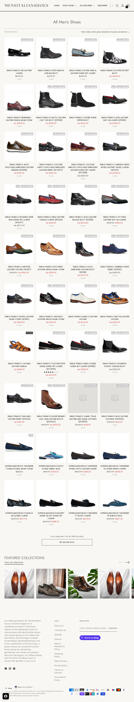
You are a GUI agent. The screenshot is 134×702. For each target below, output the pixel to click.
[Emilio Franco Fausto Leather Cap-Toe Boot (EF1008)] (51, 99)
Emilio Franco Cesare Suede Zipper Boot (83, 119)
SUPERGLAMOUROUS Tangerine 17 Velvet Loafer (83, 514)
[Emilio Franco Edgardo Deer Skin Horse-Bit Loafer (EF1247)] (19, 199)
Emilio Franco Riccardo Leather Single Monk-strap (51, 268)
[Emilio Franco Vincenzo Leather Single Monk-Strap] (51, 298)
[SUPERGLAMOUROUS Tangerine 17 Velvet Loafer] (83, 495)
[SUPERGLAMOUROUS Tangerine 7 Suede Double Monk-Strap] (19, 448)
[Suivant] (112, 5)
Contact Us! (60, 630)
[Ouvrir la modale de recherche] (117, 5)
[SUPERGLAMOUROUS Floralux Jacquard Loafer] (19, 495)
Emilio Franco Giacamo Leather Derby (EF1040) (19, 417)
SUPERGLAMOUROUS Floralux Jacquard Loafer (19, 514)
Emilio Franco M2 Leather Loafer (19, 72)
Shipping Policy (58, 655)
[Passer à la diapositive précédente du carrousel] (121, 562)
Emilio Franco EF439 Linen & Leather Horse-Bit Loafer (82, 72)
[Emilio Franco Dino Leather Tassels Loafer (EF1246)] (51, 199)
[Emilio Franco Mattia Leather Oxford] (115, 298)
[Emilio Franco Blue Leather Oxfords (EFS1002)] (115, 398)
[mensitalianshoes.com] (27, 6)
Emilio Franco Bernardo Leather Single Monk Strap (19, 119)
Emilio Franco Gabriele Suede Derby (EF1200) (114, 268)
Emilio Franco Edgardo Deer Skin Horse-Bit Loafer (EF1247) (19, 220)
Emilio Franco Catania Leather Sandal (19, 365)
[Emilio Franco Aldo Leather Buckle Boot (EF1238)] (83, 199)
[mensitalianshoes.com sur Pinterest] (14, 669)
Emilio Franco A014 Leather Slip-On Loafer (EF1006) (114, 119)
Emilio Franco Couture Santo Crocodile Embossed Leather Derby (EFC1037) (51, 167)
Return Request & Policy (59, 646)
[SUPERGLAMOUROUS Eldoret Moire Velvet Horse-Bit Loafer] (51, 495)
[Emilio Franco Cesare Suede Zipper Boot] (83, 99)
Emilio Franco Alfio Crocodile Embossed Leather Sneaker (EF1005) (19, 167)
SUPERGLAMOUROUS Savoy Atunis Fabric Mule (51, 467)
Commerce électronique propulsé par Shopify (21, 696)
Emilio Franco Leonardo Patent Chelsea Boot (115, 365)
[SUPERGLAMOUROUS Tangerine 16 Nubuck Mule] (115, 495)
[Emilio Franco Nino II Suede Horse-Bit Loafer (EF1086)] (83, 345)
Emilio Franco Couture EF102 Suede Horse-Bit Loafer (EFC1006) (51, 366)
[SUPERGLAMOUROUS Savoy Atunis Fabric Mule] (51, 448)
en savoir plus (67, 542)
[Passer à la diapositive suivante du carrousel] (127, 562)
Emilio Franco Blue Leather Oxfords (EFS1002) (115, 417)
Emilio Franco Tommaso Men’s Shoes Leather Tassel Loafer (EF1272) (114, 167)
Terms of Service (58, 671)
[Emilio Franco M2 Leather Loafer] (19, 52)
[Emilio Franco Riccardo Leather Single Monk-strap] (51, 248)
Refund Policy (60, 661)
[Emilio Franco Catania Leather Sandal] (19, 345)
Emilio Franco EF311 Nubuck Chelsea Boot (51, 72)
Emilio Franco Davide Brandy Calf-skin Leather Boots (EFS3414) (51, 419)
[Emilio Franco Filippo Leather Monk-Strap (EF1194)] (19, 298)
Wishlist (58, 634)
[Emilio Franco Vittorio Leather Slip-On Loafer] (115, 199)
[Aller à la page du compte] (122, 5)
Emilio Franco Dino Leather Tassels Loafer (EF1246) (51, 218)
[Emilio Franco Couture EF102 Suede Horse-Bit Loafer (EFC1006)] (51, 345)
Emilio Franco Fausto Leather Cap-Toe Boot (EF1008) (51, 119)
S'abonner (112, 628)
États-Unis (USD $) (25, 687)
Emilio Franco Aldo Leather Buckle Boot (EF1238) (83, 218)
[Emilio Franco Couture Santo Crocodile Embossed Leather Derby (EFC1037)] (51, 146)
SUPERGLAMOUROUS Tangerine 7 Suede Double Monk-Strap (19, 467)
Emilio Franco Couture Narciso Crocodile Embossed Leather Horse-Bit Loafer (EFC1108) (83, 168)
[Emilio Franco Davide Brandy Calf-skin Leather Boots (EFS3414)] (51, 398)
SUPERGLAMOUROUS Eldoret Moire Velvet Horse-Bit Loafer (51, 516)
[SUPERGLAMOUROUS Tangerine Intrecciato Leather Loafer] (83, 448)
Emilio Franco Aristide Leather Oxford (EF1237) (19, 268)
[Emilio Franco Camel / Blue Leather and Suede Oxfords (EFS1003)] (83, 398)
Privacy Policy (60, 665)
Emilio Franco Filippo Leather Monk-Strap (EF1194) (19, 318)
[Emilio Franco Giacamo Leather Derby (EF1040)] (19, 398)
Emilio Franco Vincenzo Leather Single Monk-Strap (51, 318)
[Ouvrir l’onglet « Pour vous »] (6, 696)
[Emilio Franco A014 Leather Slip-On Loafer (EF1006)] (115, 99)
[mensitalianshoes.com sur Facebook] (6, 669)
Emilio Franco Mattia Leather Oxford (114, 318)
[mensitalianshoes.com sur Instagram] (10, 669)
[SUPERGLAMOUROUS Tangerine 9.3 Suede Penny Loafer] (115, 448)
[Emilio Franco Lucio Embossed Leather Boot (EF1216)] (83, 248)
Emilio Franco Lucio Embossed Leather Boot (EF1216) (83, 269)
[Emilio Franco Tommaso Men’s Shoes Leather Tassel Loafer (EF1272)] (115, 146)
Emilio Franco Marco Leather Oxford (82, 318)
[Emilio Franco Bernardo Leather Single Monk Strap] (19, 99)
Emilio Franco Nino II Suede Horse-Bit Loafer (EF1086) (83, 365)
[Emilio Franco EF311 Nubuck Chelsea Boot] (51, 52)
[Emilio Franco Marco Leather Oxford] (83, 298)
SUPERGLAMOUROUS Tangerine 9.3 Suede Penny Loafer (114, 467)
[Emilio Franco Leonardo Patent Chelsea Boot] (115, 345)
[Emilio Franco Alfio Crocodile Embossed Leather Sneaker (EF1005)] (19, 146)
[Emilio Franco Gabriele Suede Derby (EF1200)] (115, 248)
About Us (58, 625)
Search (58, 639)
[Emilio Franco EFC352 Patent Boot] (115, 52)
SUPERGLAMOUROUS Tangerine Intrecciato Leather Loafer (83, 467)
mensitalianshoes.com (27, 691)
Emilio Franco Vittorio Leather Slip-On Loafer (114, 218)
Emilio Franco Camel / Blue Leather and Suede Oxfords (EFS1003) (83, 419)
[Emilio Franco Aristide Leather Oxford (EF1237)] (19, 248)
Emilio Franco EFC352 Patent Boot (114, 72)
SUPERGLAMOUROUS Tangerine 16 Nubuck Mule (114, 514)
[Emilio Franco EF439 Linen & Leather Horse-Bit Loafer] (83, 52)
